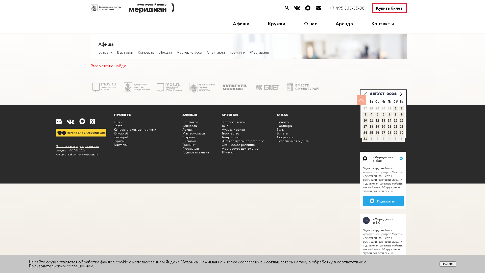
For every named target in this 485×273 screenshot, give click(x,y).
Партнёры (284, 126)
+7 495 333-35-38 (347, 8)
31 (365, 139)
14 (389, 120)
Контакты (383, 23)
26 (377, 132)
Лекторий (121, 137)
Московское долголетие (240, 148)
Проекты (123, 115)
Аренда (344, 23)
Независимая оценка (293, 141)
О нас (310, 23)
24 (365, 132)
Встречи (105, 52)
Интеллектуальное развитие (243, 141)
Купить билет (389, 8)
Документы (285, 137)
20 (383, 126)
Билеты (282, 133)
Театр (118, 126)
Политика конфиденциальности (77, 146)
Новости (283, 122)
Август (377, 94)
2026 (391, 94)
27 (383, 132)
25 (371, 132)
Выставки (125, 52)
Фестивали (259, 52)
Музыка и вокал (233, 129)
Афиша (241, 23)
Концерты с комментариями (135, 129)
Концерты (146, 52)
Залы (280, 129)
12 (377, 120)
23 (401, 126)
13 (383, 120)
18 (371, 126)
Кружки (276, 23)
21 (389, 126)
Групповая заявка (195, 152)
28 (389, 132)
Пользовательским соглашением (61, 265)
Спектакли (216, 52)
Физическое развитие (238, 145)
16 (401, 120)
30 (401, 132)
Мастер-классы (189, 52)
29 (395, 132)
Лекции (165, 52)
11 (371, 120)
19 (377, 126)
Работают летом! (234, 122)
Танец (226, 126)
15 (395, 120)
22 (395, 126)
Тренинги (237, 52)
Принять (448, 264)
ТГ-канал (228, 152)
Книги (118, 122)
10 (365, 120)
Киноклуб (121, 133)
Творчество (230, 133)
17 (365, 126)
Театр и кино (231, 137)
